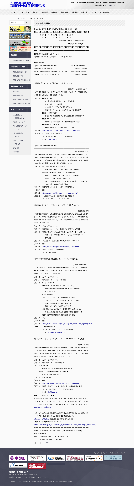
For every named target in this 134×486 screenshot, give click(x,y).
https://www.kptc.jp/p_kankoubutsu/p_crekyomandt (61, 130)
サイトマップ (121, 453)
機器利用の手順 (18, 95)
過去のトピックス (19, 122)
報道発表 (16, 148)
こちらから (111, 5)
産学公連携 (64, 12)
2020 (47, 443)
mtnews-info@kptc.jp (41, 419)
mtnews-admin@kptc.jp (42, 407)
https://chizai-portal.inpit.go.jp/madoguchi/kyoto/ (59, 193)
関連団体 (84, 12)
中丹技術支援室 (18, 133)
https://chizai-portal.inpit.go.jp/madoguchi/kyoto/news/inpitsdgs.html (67, 324)
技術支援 (35, 12)
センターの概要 (24, 12)
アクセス (93, 12)
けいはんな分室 (18, 140)
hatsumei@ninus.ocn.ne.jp (57, 332)
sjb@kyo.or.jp (52, 392)
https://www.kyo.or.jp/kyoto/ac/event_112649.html (60, 246)
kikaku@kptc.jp (53, 139)
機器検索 (16, 91)
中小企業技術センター (20, 126)
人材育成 (45, 12)
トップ (13, 12)
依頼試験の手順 (18, 76)
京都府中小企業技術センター (19, 9)
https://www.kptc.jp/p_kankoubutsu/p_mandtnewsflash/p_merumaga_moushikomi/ (65, 425)
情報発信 (75, 12)
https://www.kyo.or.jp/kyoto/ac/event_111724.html (60, 383)
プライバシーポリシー (108, 453)
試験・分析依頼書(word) (21, 80)
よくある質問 (104, 12)
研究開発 (54, 12)
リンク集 (16, 152)
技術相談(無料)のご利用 (21, 60)
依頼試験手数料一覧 (20, 72)
